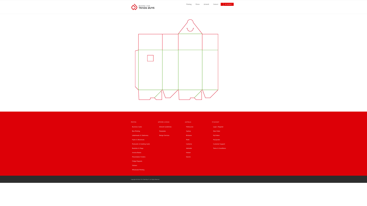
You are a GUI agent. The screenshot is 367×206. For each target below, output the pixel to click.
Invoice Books (136, 152)
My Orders (216, 135)
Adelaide (189, 148)
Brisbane (189, 135)
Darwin (188, 157)
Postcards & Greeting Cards (141, 144)
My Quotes (216, 140)
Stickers (134, 165)
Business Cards (137, 127)
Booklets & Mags (137, 148)
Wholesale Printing (138, 170)
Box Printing (136, 131)
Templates (162, 131)
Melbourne (189, 127)
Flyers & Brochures (138, 140)
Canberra (189, 144)
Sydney (188, 131)
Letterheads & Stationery (140, 135)
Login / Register (218, 127)
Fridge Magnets (137, 161)
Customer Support (219, 144)
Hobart (188, 152)
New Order (216, 131)
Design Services (164, 135)
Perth (187, 140)
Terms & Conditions (219, 148)
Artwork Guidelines (165, 127)
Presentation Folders (138, 157)
